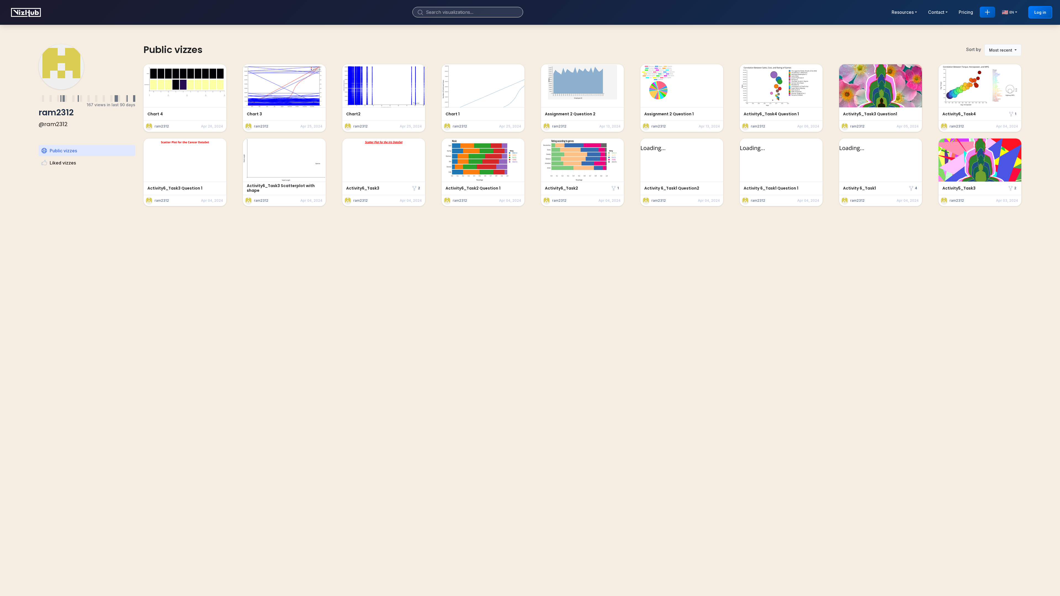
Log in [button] (1040, 12)
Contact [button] (936, 12)
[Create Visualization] (987, 12)
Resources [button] (903, 12)
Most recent (1001, 50)
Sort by (973, 49)
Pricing (966, 12)
